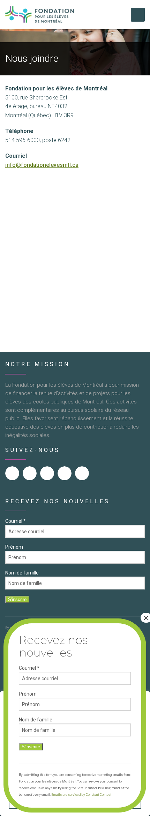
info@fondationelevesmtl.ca (41, 165)
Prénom (14, 547)
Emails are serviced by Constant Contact (81, 794)
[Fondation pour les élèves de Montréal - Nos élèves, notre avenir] (40, 14)
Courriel (15, 521)
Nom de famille (22, 573)
